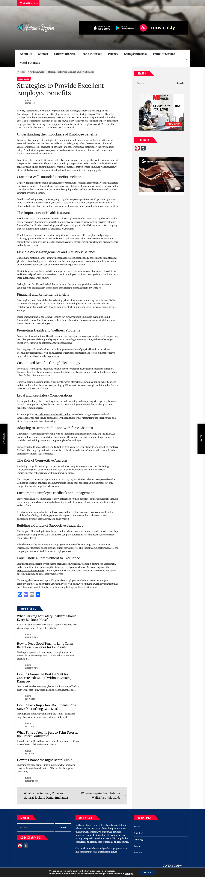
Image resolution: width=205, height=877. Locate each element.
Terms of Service (164, 54)
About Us (26, 54)
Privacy (113, 54)
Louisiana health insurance (30, 570)
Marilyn (28, 100)
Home (137, 826)
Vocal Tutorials (30, 62)
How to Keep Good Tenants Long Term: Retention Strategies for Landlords (45, 645)
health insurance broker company (100, 225)
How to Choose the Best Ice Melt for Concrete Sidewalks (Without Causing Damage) (44, 677)
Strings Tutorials (135, 54)
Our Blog (138, 839)
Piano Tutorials (91, 54)
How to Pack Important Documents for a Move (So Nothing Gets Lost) (46, 707)
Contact (43, 54)
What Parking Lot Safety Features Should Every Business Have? (47, 618)
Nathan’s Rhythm (84, 825)
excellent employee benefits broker (53, 414)
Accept (147, 872)
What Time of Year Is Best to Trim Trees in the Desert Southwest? (47, 734)
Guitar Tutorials (64, 54)
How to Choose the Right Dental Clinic (44, 760)
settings (129, 873)
